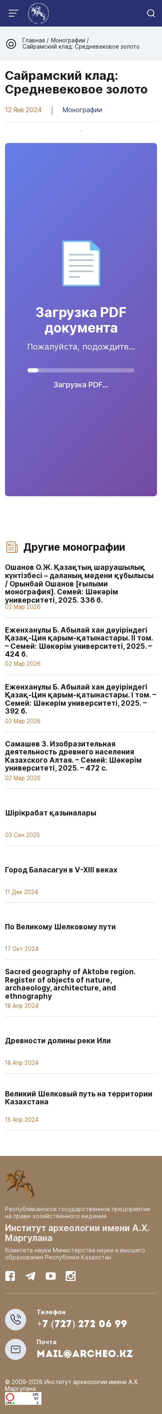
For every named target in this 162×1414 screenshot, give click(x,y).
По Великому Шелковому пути (60, 926)
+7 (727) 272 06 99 (82, 1325)
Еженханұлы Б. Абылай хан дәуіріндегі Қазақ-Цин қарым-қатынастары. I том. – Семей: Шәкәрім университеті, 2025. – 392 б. (80, 699)
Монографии (68, 40)
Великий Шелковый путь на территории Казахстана (78, 1097)
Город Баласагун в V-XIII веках (61, 869)
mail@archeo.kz (85, 1355)
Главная (34, 40)
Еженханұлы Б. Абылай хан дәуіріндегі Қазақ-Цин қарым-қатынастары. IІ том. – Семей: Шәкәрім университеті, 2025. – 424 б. (79, 642)
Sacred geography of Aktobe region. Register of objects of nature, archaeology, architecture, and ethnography (70, 983)
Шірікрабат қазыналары (50, 812)
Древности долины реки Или (58, 1040)
